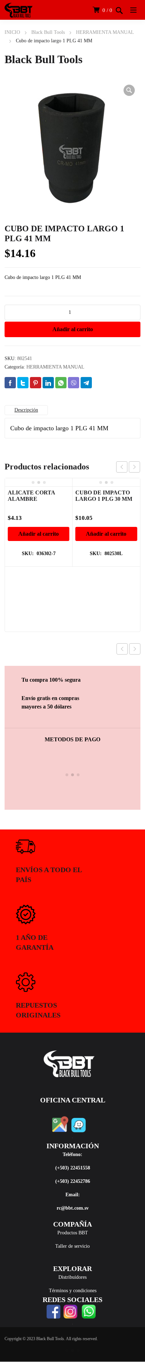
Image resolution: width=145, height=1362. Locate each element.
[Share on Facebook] (10, 382)
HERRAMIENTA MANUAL (105, 32)
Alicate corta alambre (31, 496)
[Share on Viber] (73, 382)
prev (121, 467)
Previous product (122, 649)
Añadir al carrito (72, 329)
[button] (129, 90)
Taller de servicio (72, 1246)
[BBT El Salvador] (19, 10)
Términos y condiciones (72, 1290)
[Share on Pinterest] (35, 382)
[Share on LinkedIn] (48, 382)
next (134, 467)
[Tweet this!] (23, 382)
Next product (134, 649)
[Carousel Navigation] (128, 467)
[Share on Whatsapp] (61, 382)
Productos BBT (72, 1232)
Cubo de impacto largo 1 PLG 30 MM (103, 496)
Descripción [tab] (26, 410)
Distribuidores (72, 1277)
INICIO (12, 32)
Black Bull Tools (48, 32)
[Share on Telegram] (86, 382)
